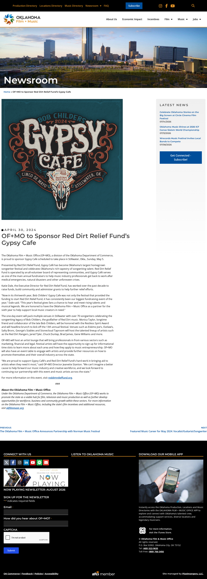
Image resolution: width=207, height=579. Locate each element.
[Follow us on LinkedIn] (26, 462)
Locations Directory (51, 5)
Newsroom (91, 5)
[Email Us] (46, 462)
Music (181, 19)
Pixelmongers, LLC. (192, 573)
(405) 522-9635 (150, 548)
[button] (192, 5)
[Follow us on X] (6, 462)
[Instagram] (160, 5)
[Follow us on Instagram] (20, 462)
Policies (39, 573)
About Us (111, 19)
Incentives (153, 19)
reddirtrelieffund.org (60, 377)
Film (167, 19)
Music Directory (74, 5)
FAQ (106, 5)
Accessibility (51, 573)
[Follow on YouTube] (172, 5)
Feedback (27, 573)
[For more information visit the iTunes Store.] (142, 530)
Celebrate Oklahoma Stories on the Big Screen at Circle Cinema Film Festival (179, 115)
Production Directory (25, 5)
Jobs (195, 19)
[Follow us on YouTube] (33, 462)
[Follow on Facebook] (166, 5)
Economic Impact (132, 19)
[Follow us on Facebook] (13, 462)
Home (7, 91)
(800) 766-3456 (156, 551)
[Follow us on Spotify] (39, 462)
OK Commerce (12, 573)
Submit (11, 550)
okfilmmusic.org (15, 408)
